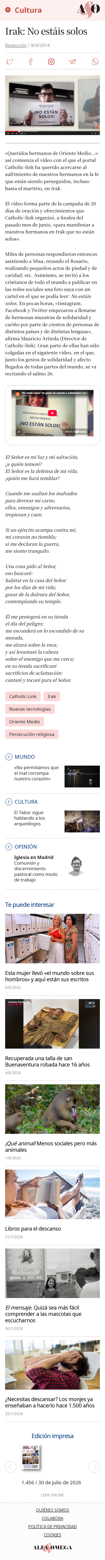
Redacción (16, 45)
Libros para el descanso (33, 1228)
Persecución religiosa (31, 734)
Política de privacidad (52, 1526)
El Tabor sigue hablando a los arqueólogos (29, 818)
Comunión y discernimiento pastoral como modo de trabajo (35, 871)
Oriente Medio (24, 721)
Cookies (52, 1535)
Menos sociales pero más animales (51, 1146)
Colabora (52, 1518)
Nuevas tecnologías (30, 709)
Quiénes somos (52, 1510)
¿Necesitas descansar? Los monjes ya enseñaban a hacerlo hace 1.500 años (50, 1401)
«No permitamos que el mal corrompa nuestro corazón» (36, 773)
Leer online (52, 1495)
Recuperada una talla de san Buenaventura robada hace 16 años (47, 1061)
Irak (52, 696)
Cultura (28, 10)
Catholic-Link (22, 696)
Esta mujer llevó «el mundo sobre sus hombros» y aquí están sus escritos (49, 975)
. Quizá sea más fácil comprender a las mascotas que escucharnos (43, 1313)
